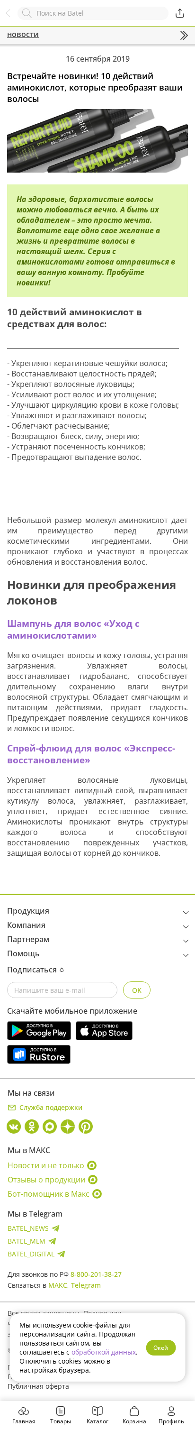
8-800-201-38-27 (96, 1274)
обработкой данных (103, 1351)
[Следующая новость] (184, 35)
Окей (160, 1348)
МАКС (57, 1285)
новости (23, 34)
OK (137, 990)
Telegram (86, 1285)
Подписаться (32, 969)
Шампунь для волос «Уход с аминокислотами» (73, 629)
